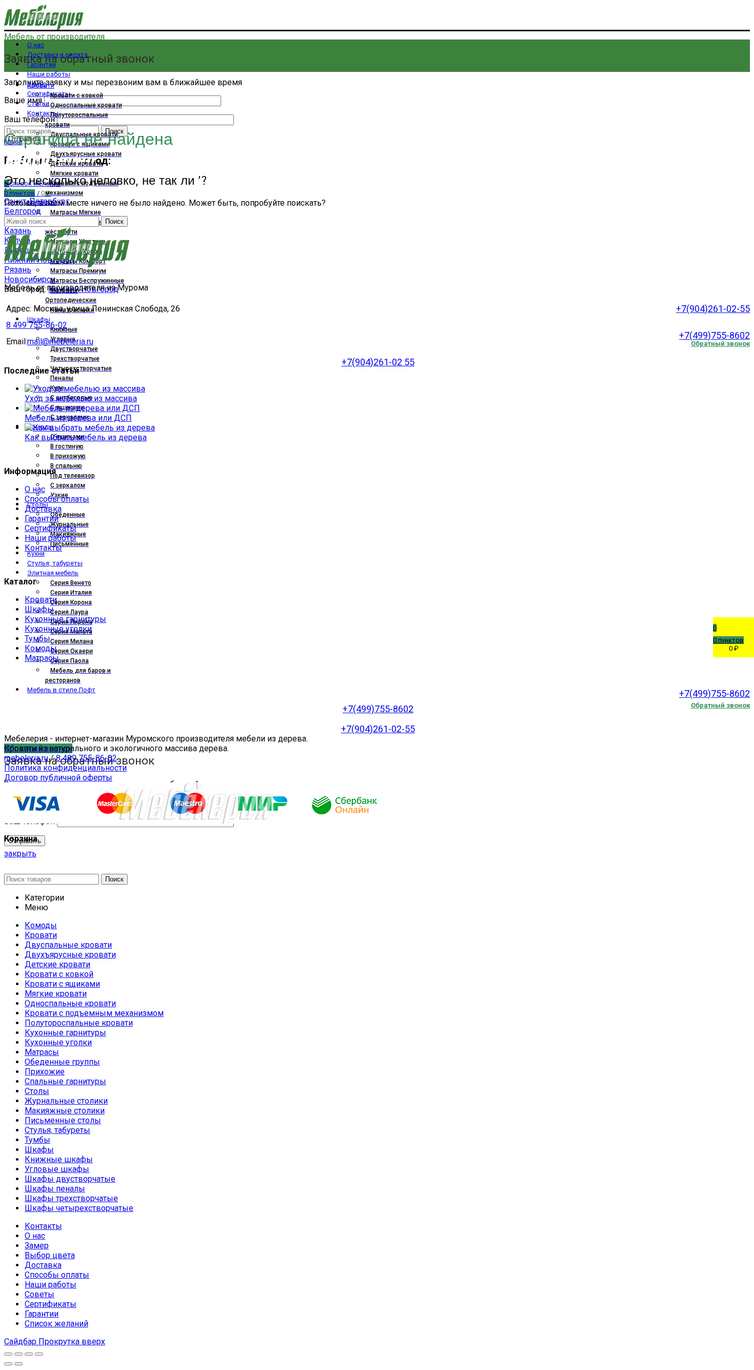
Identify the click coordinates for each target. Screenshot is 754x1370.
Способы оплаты (57, 499)
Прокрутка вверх (71, 1341)
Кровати (41, 599)
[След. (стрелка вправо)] (18, 1363)
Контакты (43, 548)
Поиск (114, 221)
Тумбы (37, 638)
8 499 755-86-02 (36, 325)
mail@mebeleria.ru (60, 341)
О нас (35, 489)
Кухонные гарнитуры (65, 619)
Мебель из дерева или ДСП (78, 418)
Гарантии (41, 518)
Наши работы (50, 538)
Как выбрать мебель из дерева (86, 437)
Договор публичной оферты (58, 777)
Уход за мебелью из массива (81, 398)
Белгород (22, 211)
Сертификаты (50, 528)
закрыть (20, 853)
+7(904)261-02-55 (713, 308)
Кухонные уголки (58, 629)
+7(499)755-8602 (714, 335)
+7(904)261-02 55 (378, 362)
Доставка (43, 509)
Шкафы (39, 609)
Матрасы (42, 658)
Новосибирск (29, 279)
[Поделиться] (18, 1354)
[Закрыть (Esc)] (8, 1354)
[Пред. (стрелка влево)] (8, 1363)
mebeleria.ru (26, 758)
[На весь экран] (29, 1354)
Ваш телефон (30, 119)
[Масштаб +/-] (39, 1354)
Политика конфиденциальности (65, 768)
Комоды (41, 648)
